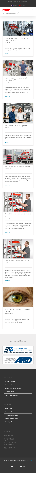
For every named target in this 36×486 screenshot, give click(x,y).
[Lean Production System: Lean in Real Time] (18, 248)
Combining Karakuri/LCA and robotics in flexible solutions (18, 25)
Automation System (9, 391)
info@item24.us (24, 1)
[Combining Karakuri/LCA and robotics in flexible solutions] (18, 28)
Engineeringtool (8, 408)
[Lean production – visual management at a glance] (18, 297)
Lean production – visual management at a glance (18, 294)
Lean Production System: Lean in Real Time (18, 246)
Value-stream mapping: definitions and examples (18, 154)
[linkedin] (21, 466)
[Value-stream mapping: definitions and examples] (18, 156)
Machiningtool (8, 422)
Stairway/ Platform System (11, 395)
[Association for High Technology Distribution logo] (18, 346)
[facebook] (15, 466)
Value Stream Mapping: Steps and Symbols (18, 110)
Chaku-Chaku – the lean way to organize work (18, 199)
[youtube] (12, 466)
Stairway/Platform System (11, 418)
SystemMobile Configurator (11, 415)
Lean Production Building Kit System (13, 388)
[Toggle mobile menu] (32, 10)
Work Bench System (9, 385)
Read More (7, 53)
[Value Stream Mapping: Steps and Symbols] (18, 113)
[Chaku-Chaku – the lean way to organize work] (18, 202)
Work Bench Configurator (11, 412)
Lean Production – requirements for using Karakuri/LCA (18, 65)
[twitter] (18, 466)
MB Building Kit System (10, 381)
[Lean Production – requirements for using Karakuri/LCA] (18, 68)
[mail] (24, 466)
